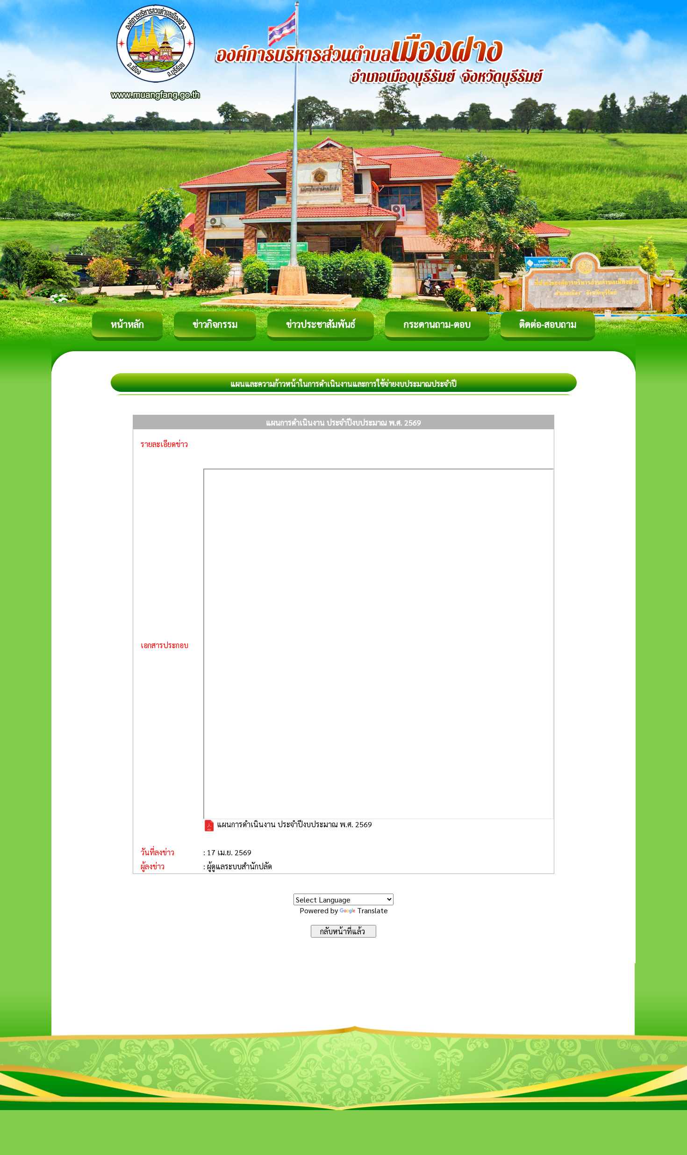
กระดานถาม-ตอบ (437, 324)
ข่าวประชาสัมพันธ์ (320, 324)
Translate (372, 910)
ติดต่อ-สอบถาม (547, 324)
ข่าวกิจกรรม (215, 324)
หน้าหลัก (127, 324)
